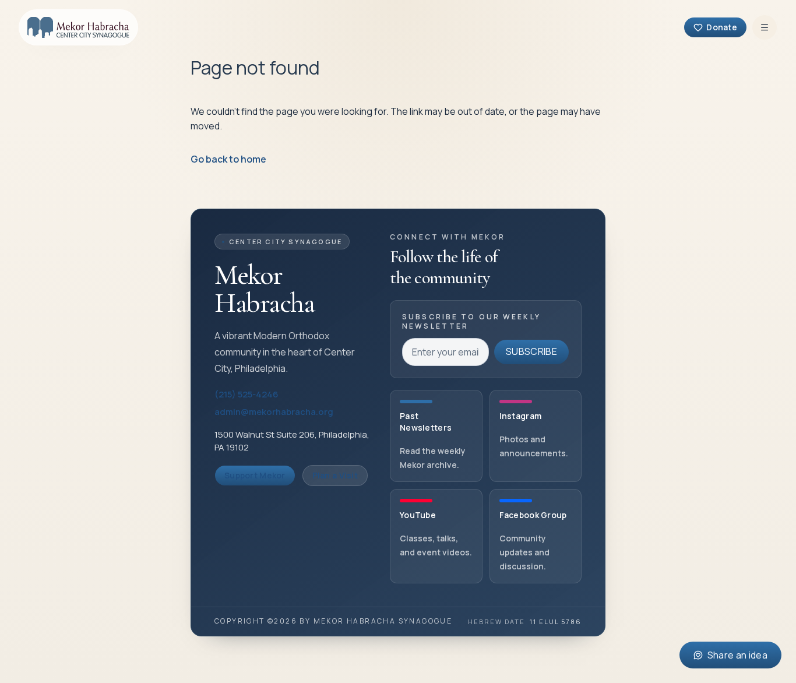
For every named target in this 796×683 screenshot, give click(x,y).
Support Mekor (255, 475)
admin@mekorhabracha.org (273, 412)
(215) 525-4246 (246, 394)
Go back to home (228, 159)
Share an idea (737, 655)
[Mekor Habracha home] (78, 27)
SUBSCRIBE (531, 351)
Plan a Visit (335, 475)
